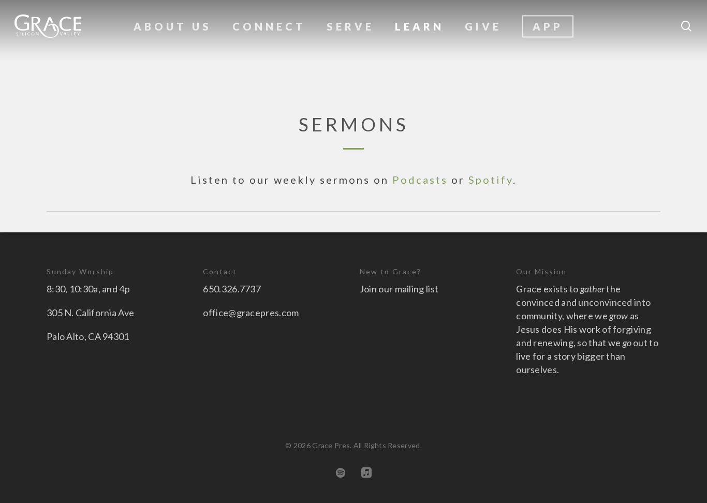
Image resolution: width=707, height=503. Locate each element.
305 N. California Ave (90, 312)
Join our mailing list (399, 288)
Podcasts (420, 179)
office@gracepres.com (251, 312)
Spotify (490, 179)
